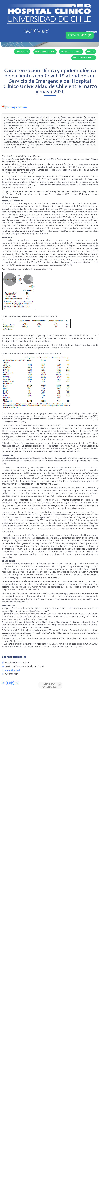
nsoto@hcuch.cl (12, 670)
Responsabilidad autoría (71, 51)
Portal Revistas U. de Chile (83, 58)
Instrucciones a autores (45, 51)
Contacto (90, 51)
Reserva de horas (77, 35)
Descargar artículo (16, 107)
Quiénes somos (22, 51)
